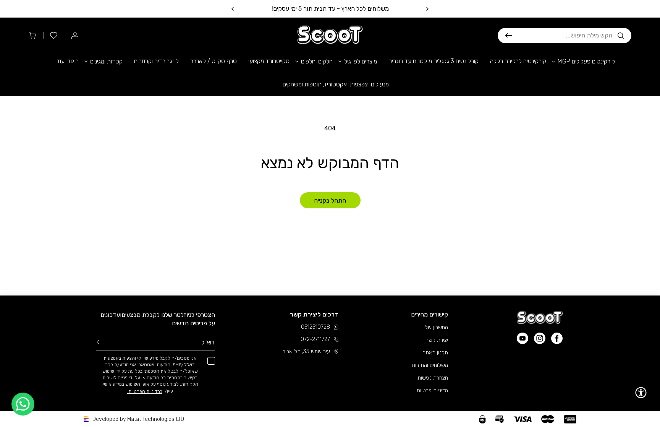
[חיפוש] (508, 35)
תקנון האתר (435, 352)
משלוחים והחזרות (430, 365)
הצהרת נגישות (432, 378)
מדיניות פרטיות (432, 390)
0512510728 (315, 327)
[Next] (233, 9)
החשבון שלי (436, 327)
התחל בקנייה (330, 200)
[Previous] (427, 9)
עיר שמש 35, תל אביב (306, 351)
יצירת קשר (437, 340)
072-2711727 (315, 339)
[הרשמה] (100, 341)
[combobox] (562, 35)
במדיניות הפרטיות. (144, 391)
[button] (564, 35)
